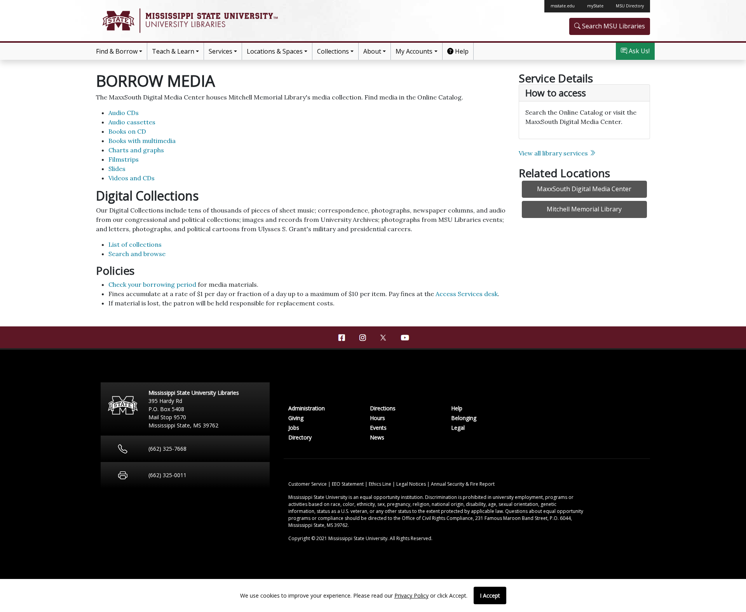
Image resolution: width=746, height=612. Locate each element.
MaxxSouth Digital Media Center (584, 189)
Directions (383, 408)
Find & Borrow (117, 51)
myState (595, 6)
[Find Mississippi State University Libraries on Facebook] (341, 338)
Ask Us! (638, 51)
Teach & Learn (173, 51)
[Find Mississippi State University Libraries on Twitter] (383, 337)
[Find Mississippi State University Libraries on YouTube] (404, 338)
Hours (377, 418)
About (372, 51)
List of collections (135, 244)
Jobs (293, 427)
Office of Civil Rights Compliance (437, 518)
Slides (116, 169)
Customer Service (308, 484)
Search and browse (137, 254)
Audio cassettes (131, 122)
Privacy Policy (411, 595)
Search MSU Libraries (612, 26)
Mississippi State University (117, 20)
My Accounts (414, 51)
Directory (300, 437)
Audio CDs (123, 113)
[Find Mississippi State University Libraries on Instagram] (362, 338)
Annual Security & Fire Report (463, 484)
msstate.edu (563, 6)
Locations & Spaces (275, 51)
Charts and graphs (136, 150)
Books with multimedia (142, 141)
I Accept (490, 595)
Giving (295, 418)
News (377, 437)
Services (220, 51)
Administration (306, 408)
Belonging (463, 418)
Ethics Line (380, 484)
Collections (333, 51)
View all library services (554, 153)
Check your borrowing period (152, 284)
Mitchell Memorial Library (584, 209)
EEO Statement (348, 484)
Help (461, 51)
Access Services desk (467, 294)
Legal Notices (411, 484)
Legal (458, 427)
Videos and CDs (131, 178)
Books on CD (127, 131)
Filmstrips (123, 159)
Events (378, 427)
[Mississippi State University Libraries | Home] (234, 20)
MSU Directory (630, 6)
